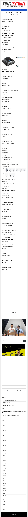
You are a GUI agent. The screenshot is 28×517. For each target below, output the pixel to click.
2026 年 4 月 (4, 428)
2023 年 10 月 (4, 478)
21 (17, 390)
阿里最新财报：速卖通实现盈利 (6, 402)
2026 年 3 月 (4, 430)
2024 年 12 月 (4, 455)
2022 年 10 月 (4, 495)
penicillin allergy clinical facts (6, 415)
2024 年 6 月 (4, 465)
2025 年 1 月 (4, 453)
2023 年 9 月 (4, 480)
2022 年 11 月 (4, 493)
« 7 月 (13, 394)
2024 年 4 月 (4, 468)
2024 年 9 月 (4, 460)
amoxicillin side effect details (6, 411)
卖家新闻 (4, 502)
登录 (16, 314)
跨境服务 (4, 509)
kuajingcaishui (4, 501)
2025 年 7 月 (4, 443)
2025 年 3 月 (4, 450)
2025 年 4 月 (4, 448)
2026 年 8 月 (4, 422)
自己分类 (4, 506)
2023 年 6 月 (4, 483)
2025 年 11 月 (4, 437)
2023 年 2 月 (4, 488)
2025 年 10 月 (4, 438)
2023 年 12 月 (4, 475)
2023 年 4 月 (4, 485)
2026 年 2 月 (4, 432)
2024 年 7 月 (4, 463)
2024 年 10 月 (4, 458)
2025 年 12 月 (4, 435)
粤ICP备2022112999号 (14, 514)
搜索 (2, 338)
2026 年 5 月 (4, 427)
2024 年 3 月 (4, 470)
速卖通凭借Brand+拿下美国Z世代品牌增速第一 (8, 405)
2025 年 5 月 (4, 447)
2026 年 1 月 (4, 433)
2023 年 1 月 (4, 490)
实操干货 (4, 504)
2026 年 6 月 (4, 425)
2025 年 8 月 (4, 442)
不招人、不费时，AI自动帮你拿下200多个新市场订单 (9, 400)
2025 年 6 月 (4, 445)
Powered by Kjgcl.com (17, 512)
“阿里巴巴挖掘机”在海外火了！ (15, 415)
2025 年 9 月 (4, 440)
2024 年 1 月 (4, 473)
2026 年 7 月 (4, 423)
